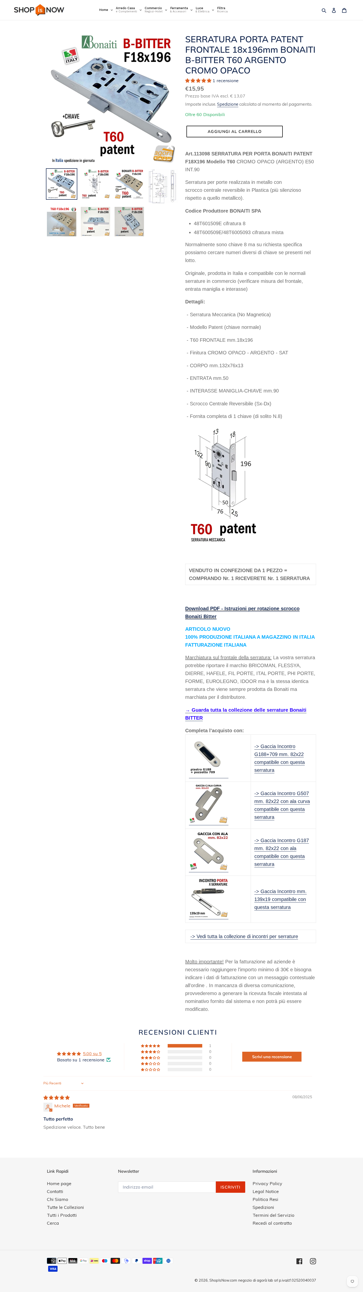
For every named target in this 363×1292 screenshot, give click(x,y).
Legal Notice (266, 1191)
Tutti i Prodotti (62, 1215)
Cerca (53, 1223)
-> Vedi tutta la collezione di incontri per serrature (244, 936)
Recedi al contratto (272, 1223)
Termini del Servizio (273, 1215)
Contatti (55, 1191)
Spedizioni (263, 1207)
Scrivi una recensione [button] (272, 1056)
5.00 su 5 (92, 1053)
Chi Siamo (57, 1199)
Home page (59, 1183)
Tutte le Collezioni (65, 1207)
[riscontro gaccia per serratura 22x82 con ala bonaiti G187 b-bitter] (208, 869)
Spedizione (227, 104)
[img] (56, 1097)
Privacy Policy (267, 1183)
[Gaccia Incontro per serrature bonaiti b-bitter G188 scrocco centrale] (208, 775)
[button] (199, 80)
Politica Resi (265, 1199)
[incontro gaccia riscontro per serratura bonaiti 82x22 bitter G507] (208, 822)
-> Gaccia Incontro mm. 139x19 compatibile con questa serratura (280, 899)
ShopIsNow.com (223, 1280)
